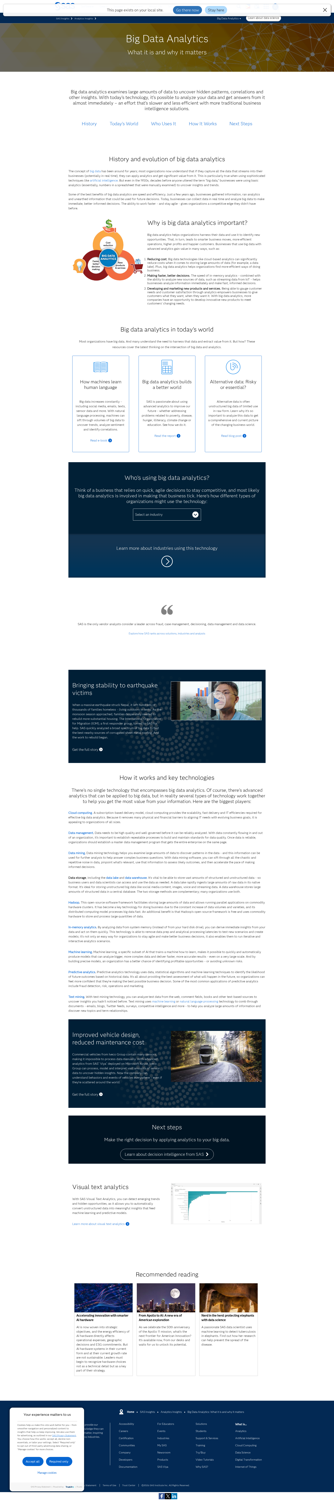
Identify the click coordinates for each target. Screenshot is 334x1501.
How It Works (203, 123)
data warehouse (136, 878)
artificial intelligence (104, 180)
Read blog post (231, 436)
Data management (80, 833)
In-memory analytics (82, 927)
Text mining (76, 997)
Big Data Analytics (228, 18)
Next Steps (240, 123)
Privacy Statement (87, 1485)
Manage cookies (47, 1473)
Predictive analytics (81, 972)
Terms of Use (109, 1485)
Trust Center (128, 1485)
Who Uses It (163, 123)
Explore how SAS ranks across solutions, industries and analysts (167, 633)
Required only (58, 1461)
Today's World (124, 123)
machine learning (163, 1001)
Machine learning (80, 952)
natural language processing (199, 1001)
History (89, 123)
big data (95, 171)
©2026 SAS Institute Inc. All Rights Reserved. (165, 1485)
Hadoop (73, 902)
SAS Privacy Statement (64, 1435)
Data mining (76, 853)
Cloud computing (80, 813)
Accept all (33, 1461)
